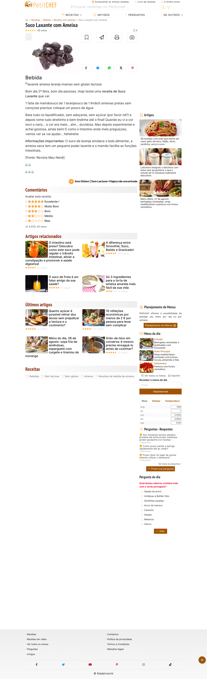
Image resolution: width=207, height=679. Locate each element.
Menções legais (115, 649)
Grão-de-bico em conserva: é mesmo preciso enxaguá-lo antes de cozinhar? (120, 343)
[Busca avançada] (168, 8)
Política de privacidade (119, 639)
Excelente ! (51, 201)
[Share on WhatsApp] (109, 68)
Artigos (103, 14)
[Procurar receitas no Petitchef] (163, 7)
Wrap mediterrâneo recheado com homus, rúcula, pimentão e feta (166, 357)
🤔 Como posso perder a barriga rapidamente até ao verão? (157, 447)
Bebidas (34, 376)
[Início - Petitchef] (26, 19)
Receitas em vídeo (37, 639)
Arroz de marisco (153, 505)
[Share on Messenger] (98, 68)
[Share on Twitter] (121, 68)
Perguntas (136, 14)
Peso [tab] (144, 400)
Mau (47, 220)
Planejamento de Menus (159, 325)
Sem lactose (52, 376)
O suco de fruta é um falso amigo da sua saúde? (63, 280)
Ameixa (88, 376)
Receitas (72, 14)
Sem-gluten (72, 376)
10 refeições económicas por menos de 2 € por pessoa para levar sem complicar (118, 318)
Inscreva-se (160, 391)
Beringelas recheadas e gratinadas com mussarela (166, 345)
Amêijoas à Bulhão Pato (156, 496)
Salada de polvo (153, 491)
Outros (147, 524)
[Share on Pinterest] (132, 68)
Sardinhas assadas (154, 500)
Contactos (112, 634)
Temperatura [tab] (172, 400)
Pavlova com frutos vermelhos (164, 368)
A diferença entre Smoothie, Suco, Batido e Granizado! (120, 246)
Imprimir (175, 375)
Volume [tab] (156, 400)
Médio (48, 216)
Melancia (149, 519)
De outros (171, 14)
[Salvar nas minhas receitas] (86, 37)
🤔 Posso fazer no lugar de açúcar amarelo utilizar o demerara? (157, 456)
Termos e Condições (118, 644)
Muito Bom (51, 206)
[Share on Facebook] (86, 68)
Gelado (148, 514)
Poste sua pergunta (162, 468)
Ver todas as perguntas (169, 464)
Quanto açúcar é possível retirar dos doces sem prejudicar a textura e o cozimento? (64, 318)
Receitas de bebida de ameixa (116, 376)
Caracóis (149, 510)
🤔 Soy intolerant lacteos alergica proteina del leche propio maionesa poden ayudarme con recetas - (158, 437)
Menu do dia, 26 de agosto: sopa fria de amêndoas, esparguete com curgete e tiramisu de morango (52, 347)
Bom (47, 211)
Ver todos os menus (155, 375)
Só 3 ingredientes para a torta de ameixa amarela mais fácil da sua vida (121, 282)
